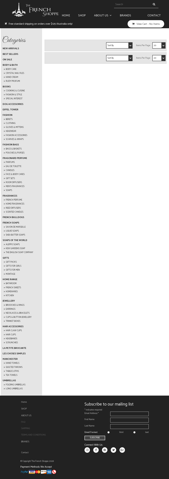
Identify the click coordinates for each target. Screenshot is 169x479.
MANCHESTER (10, 359)
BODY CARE (11, 69)
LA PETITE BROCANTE (14, 348)
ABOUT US (101, 15)
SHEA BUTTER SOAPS (15, 235)
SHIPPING (25, 428)
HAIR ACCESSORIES (13, 327)
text (147, 432)
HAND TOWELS (12, 363)
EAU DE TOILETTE (13, 166)
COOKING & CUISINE (15, 90)
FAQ (23, 422)
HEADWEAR (11, 131)
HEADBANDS (11, 338)
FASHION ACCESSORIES (16, 135)
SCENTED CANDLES (14, 212)
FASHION (7, 115)
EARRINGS (10, 309)
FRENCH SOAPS (11, 223)
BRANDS (125, 15)
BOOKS (7, 87)
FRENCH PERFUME (14, 200)
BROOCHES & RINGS (15, 305)
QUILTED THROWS (14, 367)
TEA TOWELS (11, 375)
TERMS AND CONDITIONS (33, 435)
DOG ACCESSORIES (13, 104)
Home (66, 15)
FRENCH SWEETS (13, 287)
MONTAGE (10, 274)
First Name (89, 419)
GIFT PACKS (11, 262)
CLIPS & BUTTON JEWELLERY (19, 317)
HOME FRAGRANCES (15, 204)
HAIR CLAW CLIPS (14, 330)
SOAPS (9, 190)
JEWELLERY (9, 301)
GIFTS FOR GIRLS (13, 266)
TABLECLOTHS (12, 371)
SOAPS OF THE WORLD (15, 240)
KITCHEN (10, 295)
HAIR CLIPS (11, 334)
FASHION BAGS (11, 145)
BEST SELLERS (10, 54)
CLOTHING (11, 123)
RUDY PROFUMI (13, 81)
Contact (154, 15)
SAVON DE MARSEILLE (16, 227)
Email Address (91, 413)
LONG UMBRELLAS (14, 388)
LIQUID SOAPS (12, 231)
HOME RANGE (10, 279)
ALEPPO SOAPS (13, 244)
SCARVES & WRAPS (15, 139)
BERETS (9, 119)
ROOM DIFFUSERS (14, 182)
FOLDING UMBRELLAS (15, 385)
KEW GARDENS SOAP (15, 248)
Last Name (89, 426)
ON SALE (7, 60)
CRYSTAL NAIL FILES (15, 73)
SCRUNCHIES (12, 342)
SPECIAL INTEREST (14, 98)
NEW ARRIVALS (11, 49)
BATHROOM (11, 283)
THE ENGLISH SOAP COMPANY (19, 252)
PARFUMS (10, 162)
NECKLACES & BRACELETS (18, 313)
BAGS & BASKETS (14, 149)
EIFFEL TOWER (10, 110)
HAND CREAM (12, 77)
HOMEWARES (12, 291)
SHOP (82, 15)
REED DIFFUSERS (13, 208)
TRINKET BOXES (13, 321)
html (121, 432)
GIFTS (6, 258)
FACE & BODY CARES (15, 174)
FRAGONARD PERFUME (15, 158)
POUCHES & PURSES (15, 153)
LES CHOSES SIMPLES (14, 354)
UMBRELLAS (9, 381)
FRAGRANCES (10, 196)
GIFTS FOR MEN (13, 270)
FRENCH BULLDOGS (13, 217)
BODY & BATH (10, 65)
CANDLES (10, 170)
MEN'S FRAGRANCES (15, 186)
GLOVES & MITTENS (15, 127)
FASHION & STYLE (14, 94)
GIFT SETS (10, 178)
